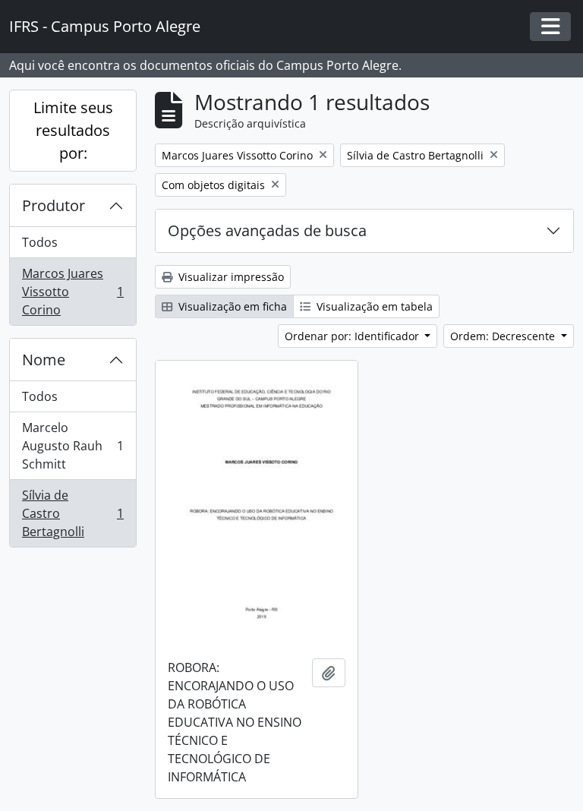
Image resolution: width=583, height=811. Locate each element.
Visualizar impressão (229, 277)
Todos (40, 242)
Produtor (53, 205)
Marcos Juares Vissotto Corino (72, 291)
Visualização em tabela (373, 306)
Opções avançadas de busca (267, 230)
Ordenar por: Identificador (353, 336)
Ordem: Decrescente (504, 336)
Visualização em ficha (231, 306)
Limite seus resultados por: (73, 130)
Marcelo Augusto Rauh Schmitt (72, 445)
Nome (43, 359)
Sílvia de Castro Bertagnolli (72, 513)
